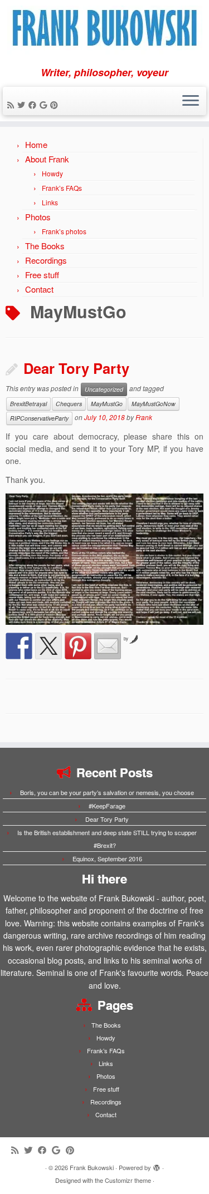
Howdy (52, 173)
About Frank (47, 159)
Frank (143, 417)
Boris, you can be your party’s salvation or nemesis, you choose (107, 792)
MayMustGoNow (154, 403)
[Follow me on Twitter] (22, 104)
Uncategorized (104, 389)
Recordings (46, 260)
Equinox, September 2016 (107, 858)
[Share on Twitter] (48, 646)
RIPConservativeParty (39, 418)
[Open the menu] (190, 101)
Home (36, 144)
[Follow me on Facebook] (34, 104)
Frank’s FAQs (62, 188)
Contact (39, 289)
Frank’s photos (64, 231)
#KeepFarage (107, 805)
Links (50, 202)
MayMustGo (107, 403)
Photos (38, 217)
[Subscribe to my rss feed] (12, 104)
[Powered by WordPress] (157, 1165)
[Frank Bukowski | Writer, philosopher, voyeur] (104, 33)
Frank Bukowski (92, 1167)
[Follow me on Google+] (45, 104)
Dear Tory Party (76, 368)
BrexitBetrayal (28, 403)
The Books (45, 245)
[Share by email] (107, 646)
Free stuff (42, 274)
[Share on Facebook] (19, 646)
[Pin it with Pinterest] (78, 646)
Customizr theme (128, 1180)
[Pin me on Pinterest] (55, 104)
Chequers (69, 403)
